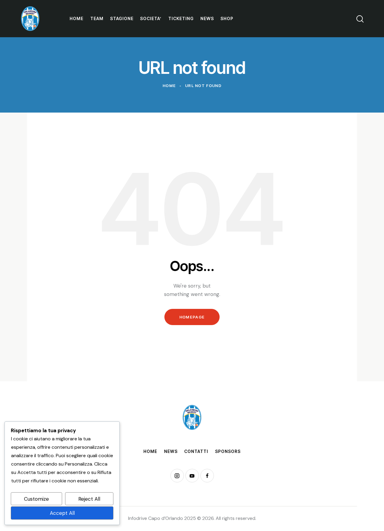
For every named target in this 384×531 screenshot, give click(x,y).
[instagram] (177, 475)
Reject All (89, 499)
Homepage (192, 317)
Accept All (62, 513)
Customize (36, 499)
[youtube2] (192, 475)
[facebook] (207, 475)
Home (169, 85)
